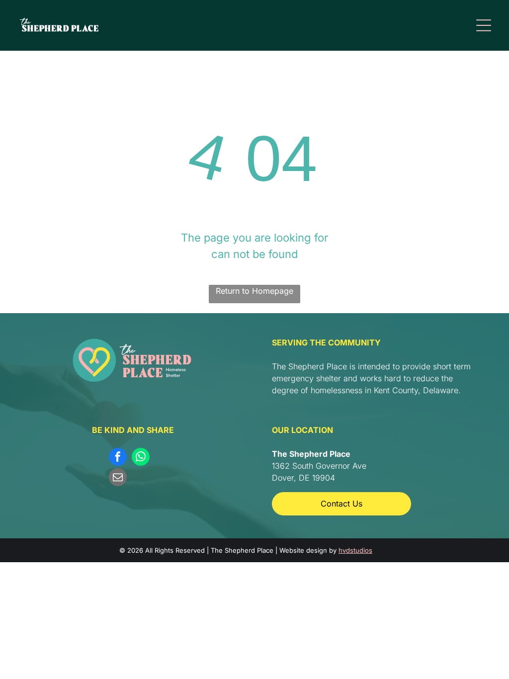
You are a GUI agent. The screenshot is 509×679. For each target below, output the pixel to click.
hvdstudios (355, 550)
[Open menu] (483, 25)
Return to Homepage (254, 291)
